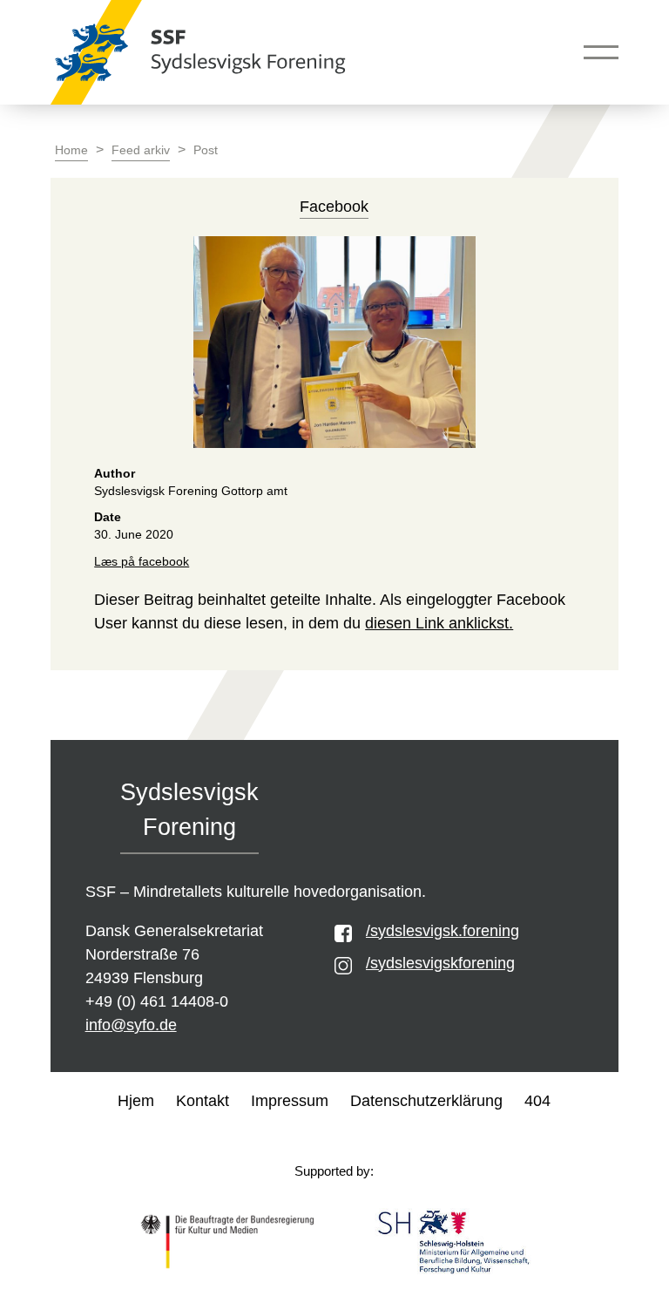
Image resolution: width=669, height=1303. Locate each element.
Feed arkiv (141, 150)
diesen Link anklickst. (439, 623)
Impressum (289, 1101)
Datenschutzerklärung (426, 1101)
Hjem (136, 1101)
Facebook (334, 206)
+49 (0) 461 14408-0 (156, 1001)
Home (71, 150)
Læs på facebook (141, 561)
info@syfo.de (131, 1025)
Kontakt (202, 1101)
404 (537, 1101)
